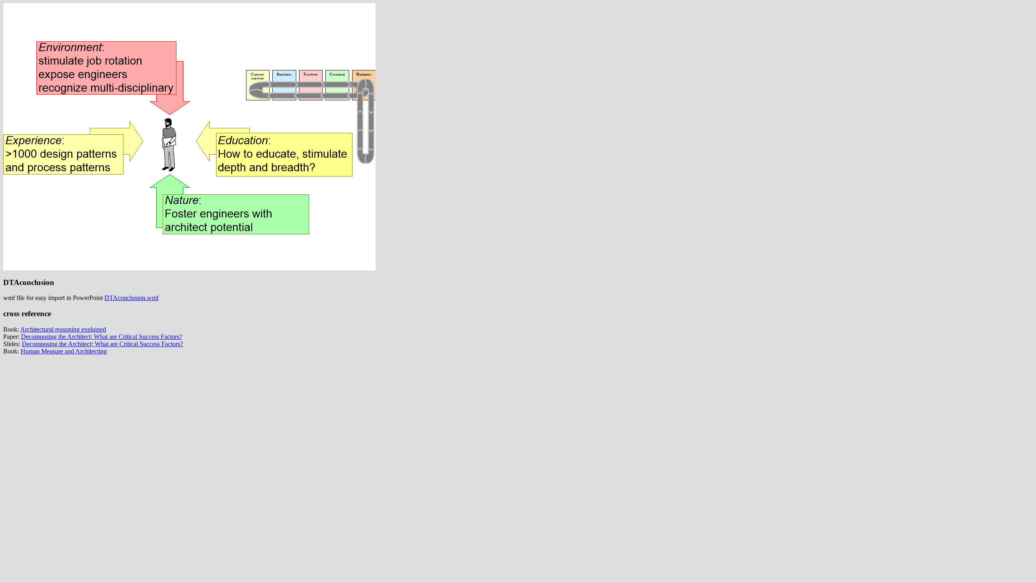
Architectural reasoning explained (63, 329)
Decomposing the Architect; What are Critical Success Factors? (101, 336)
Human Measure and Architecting (64, 351)
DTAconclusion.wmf (131, 297)
